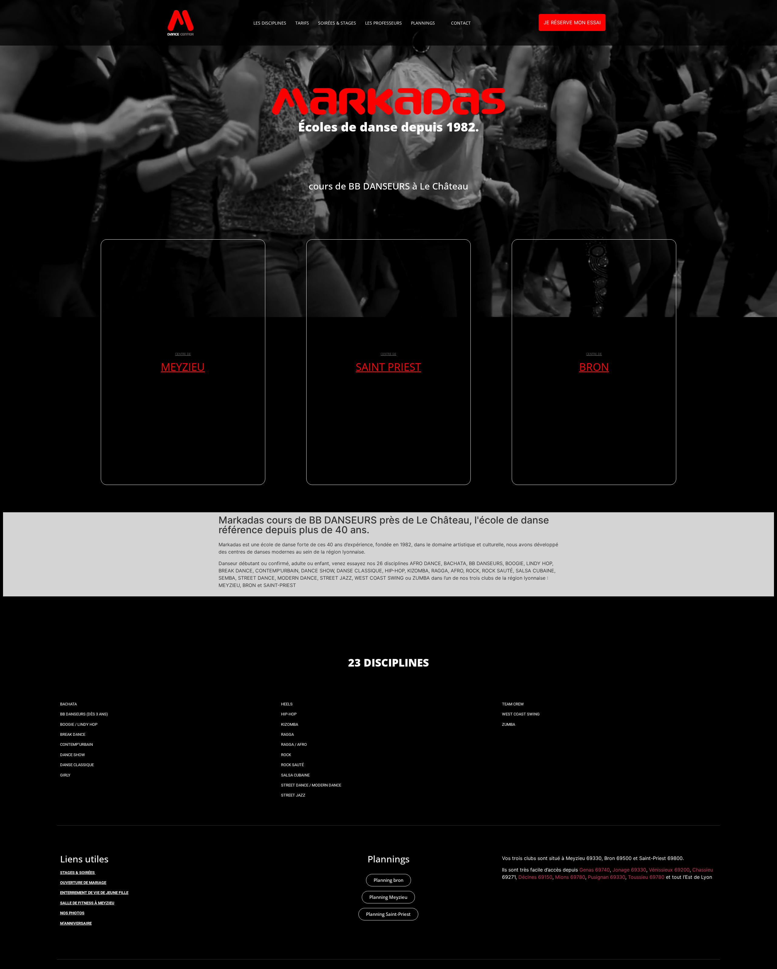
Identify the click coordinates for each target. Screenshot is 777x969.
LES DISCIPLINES (269, 23)
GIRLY (65, 775)
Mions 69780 (570, 877)
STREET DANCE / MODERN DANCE (311, 785)
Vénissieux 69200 (669, 870)
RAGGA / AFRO (294, 744)
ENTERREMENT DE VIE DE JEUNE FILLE (94, 892)
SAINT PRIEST (388, 367)
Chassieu (702, 870)
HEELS (287, 704)
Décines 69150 (535, 877)
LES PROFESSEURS (383, 23)
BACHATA (68, 704)
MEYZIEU (183, 367)
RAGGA (287, 734)
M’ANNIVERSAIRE (76, 923)
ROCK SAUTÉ (292, 765)
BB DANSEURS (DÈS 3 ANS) (84, 714)
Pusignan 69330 (606, 877)
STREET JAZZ (293, 795)
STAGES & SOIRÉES (77, 872)
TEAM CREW (513, 704)
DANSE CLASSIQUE (77, 765)
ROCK (286, 754)
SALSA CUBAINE (295, 775)
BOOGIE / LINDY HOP (78, 724)
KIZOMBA (289, 724)
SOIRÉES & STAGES (337, 23)
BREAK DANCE (72, 734)
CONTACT (461, 23)
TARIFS (302, 23)
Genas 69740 (594, 870)
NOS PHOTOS (72, 913)
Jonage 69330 (629, 870)
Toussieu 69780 (646, 877)
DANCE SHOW (72, 754)
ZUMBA (508, 724)
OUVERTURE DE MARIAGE (83, 882)
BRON (594, 367)
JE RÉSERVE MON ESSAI (572, 22)
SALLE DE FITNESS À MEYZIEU (87, 903)
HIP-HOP (289, 714)
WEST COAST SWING (521, 714)
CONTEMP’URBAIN (76, 744)
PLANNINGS (423, 23)
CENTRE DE (183, 354)
